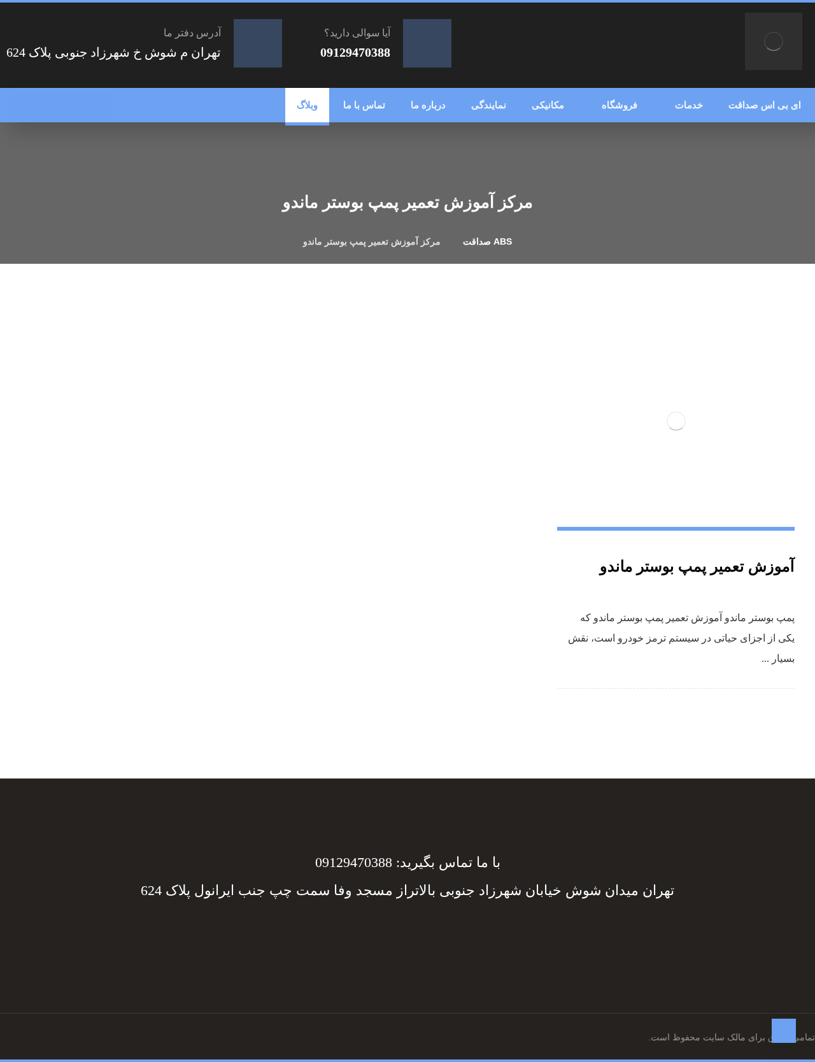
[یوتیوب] (22, 105)
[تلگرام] (73, 105)
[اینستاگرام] (47, 105)
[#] (420, 936)
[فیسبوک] (98, 105)
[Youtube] (344, 936)
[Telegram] (445, 936)
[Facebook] (471, 936)
